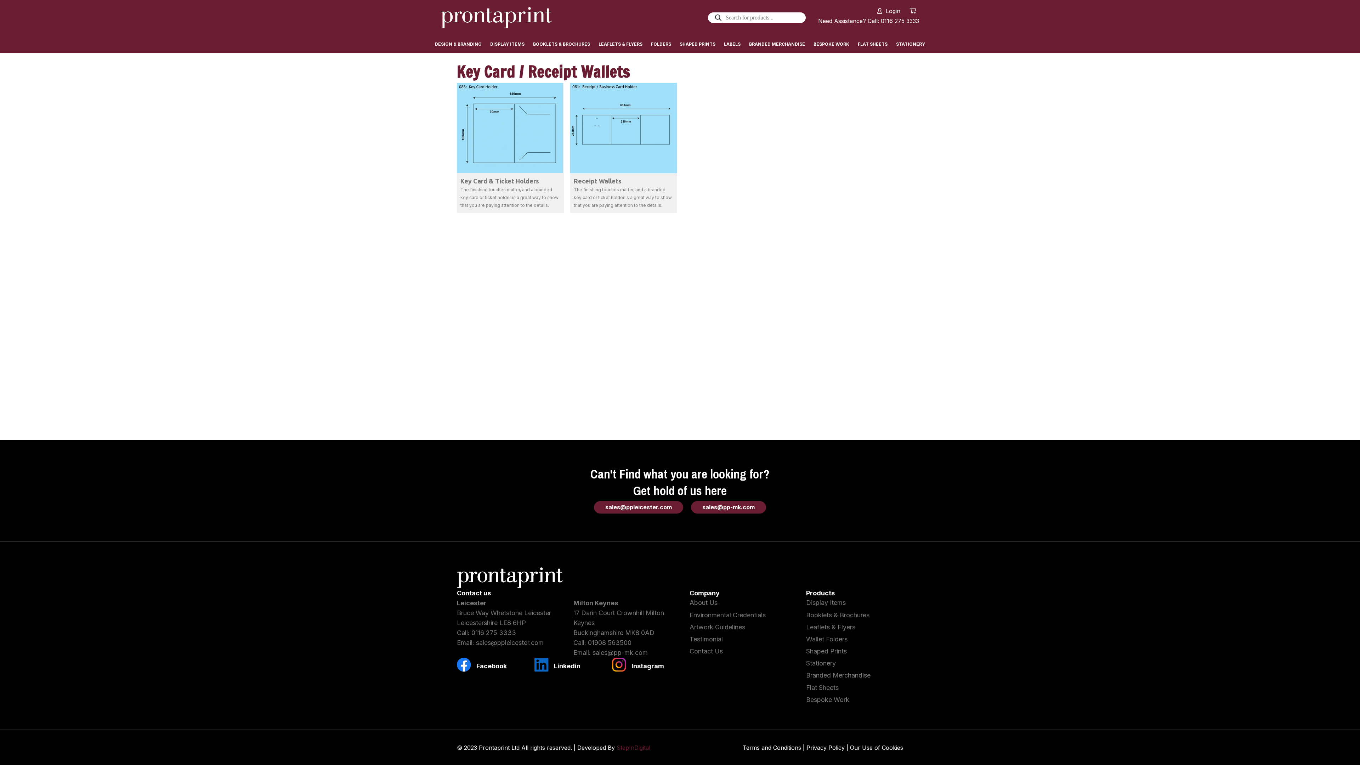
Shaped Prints (826, 651)
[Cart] (913, 10)
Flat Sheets (822, 687)
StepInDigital (633, 747)
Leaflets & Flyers (830, 627)
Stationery (821, 663)
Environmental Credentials (728, 615)
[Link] (496, 17)
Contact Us (706, 651)
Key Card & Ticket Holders (499, 181)
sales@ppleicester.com (510, 642)
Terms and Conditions (772, 747)
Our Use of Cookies (876, 747)
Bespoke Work (827, 699)
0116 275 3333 (493, 632)
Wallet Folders (827, 639)
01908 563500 (609, 642)
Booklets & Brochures (837, 615)
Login (893, 11)
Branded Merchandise (838, 675)
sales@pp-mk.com (620, 652)
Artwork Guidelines (717, 627)
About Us (704, 602)
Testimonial (706, 639)
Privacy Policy (825, 747)
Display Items (826, 602)
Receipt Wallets (598, 181)
